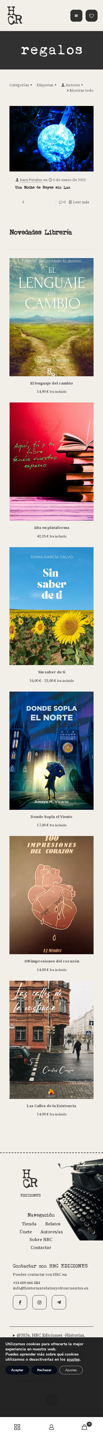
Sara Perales (31, 179)
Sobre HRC (40, 1239)
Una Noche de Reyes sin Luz (42, 187)
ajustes (73, 1359)
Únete (25, 1232)
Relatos (52, 1224)
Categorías (19, 85)
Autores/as (51, 1232)
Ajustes (71, 1370)
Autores (73, 85)
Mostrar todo (82, 90)
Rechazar (44, 1370)
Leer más (81, 202)
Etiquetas (45, 85)
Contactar (41, 1247)
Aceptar (17, 1370)
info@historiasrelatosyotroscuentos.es (50, 1288)
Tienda (29, 1224)
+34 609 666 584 (26, 1282)
